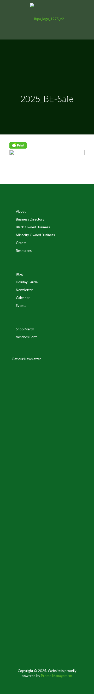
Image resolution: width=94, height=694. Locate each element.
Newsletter (24, 290)
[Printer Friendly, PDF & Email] (18, 147)
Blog (19, 274)
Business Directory (30, 219)
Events (21, 305)
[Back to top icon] (47, 658)
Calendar (23, 298)
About (21, 211)
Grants (21, 243)
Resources (24, 251)
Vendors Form (27, 337)
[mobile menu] (87, 10)
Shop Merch (25, 329)
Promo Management (56, 676)
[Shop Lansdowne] (47, 18)
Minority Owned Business (35, 235)
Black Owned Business (33, 227)
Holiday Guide (27, 282)
